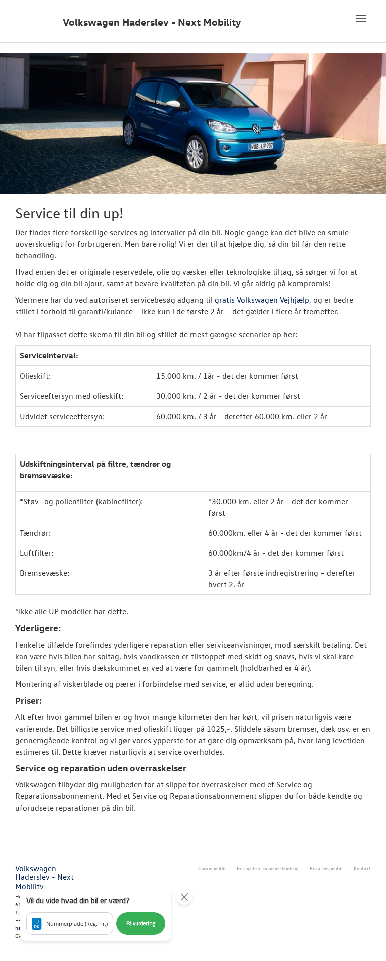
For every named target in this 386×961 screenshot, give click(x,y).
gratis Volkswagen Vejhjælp (262, 300)
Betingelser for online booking (267, 868)
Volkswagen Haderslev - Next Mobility (152, 22)
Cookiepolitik (211, 868)
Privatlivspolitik (326, 868)
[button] (95, 915)
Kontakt (362, 868)
